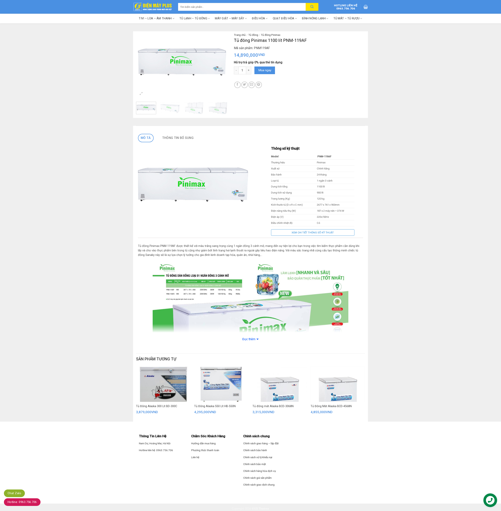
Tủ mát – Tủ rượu (346, 18)
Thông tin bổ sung (178, 138)
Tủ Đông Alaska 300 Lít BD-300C (156, 406)
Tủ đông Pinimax (270, 34)
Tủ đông (253, 34)
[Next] (221, 62)
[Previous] (142, 62)
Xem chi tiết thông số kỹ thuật (313, 232)
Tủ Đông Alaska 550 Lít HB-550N (215, 406)
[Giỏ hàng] (365, 7)
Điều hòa (258, 18)
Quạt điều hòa (283, 18)
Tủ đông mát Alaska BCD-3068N (273, 406)
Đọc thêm (248, 339)
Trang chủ (240, 34)
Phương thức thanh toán (205, 450)
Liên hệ (195, 457)
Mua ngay (264, 70)
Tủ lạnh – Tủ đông (193, 18)
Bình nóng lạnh (314, 18)
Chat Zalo (14, 493)
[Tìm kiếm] (312, 7)
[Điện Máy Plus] (152, 7)
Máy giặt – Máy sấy (229, 18)
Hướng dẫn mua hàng (203, 443)
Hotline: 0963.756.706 (22, 502)
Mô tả (146, 138)
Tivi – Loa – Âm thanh (155, 18)
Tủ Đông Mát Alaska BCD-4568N (331, 406)
